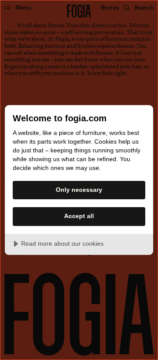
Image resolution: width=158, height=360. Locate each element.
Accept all (79, 215)
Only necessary (79, 189)
